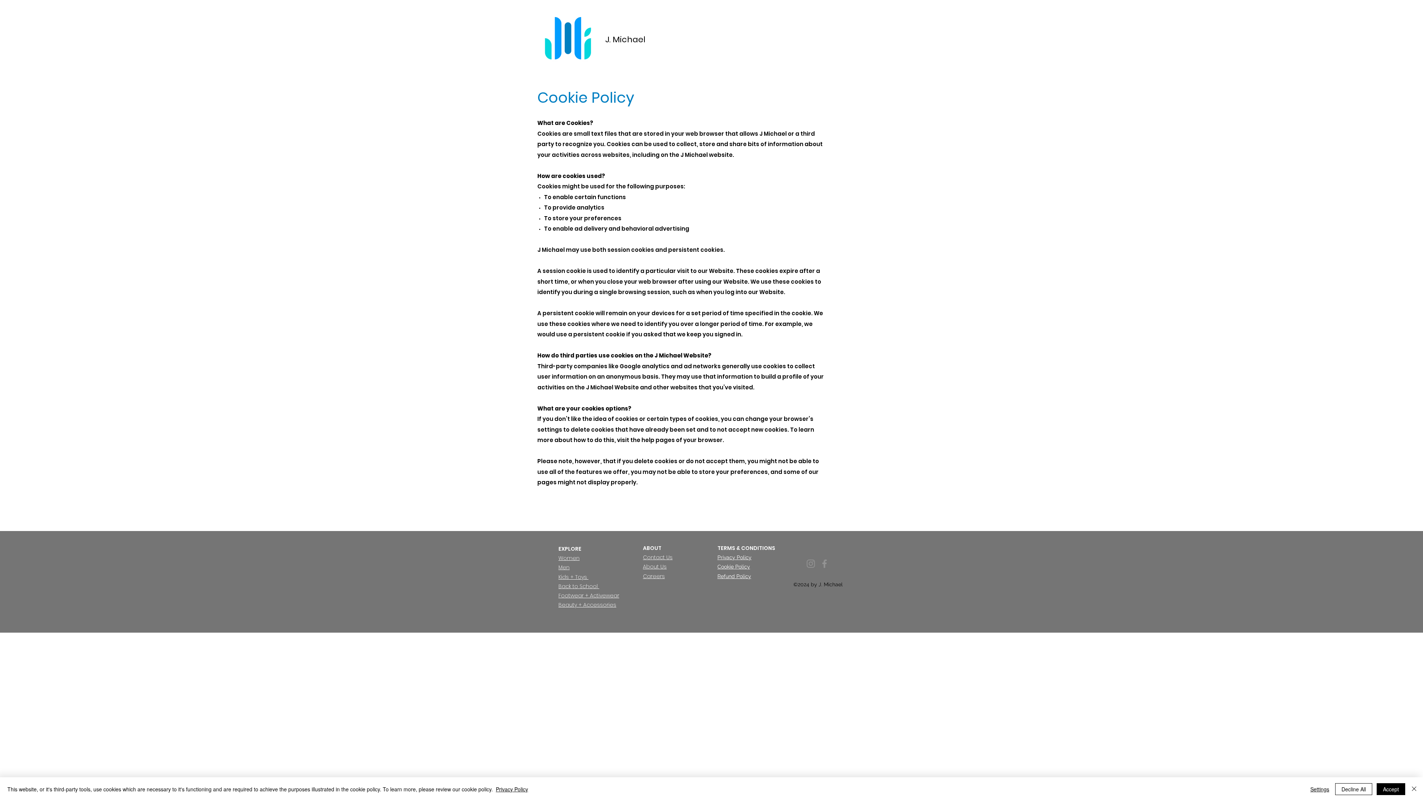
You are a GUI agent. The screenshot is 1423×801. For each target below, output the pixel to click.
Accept (1391, 789)
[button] (658, 557)
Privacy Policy (734, 557)
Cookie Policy (733, 567)
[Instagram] (810, 563)
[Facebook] (824, 563)
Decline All (1353, 789)
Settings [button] (1319, 789)
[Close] (1414, 789)
